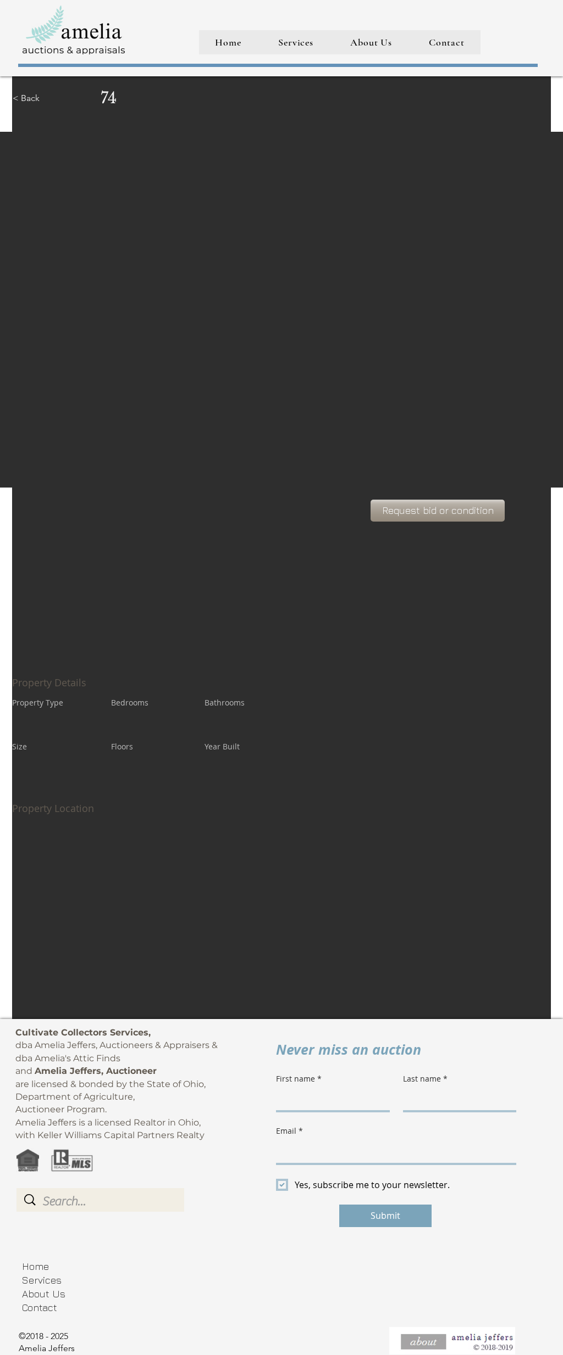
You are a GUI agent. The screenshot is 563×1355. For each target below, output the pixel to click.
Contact (39, 1307)
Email (289, 1131)
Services (42, 1280)
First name (299, 1078)
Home (35, 1266)
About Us (43, 1294)
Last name (425, 1078)
